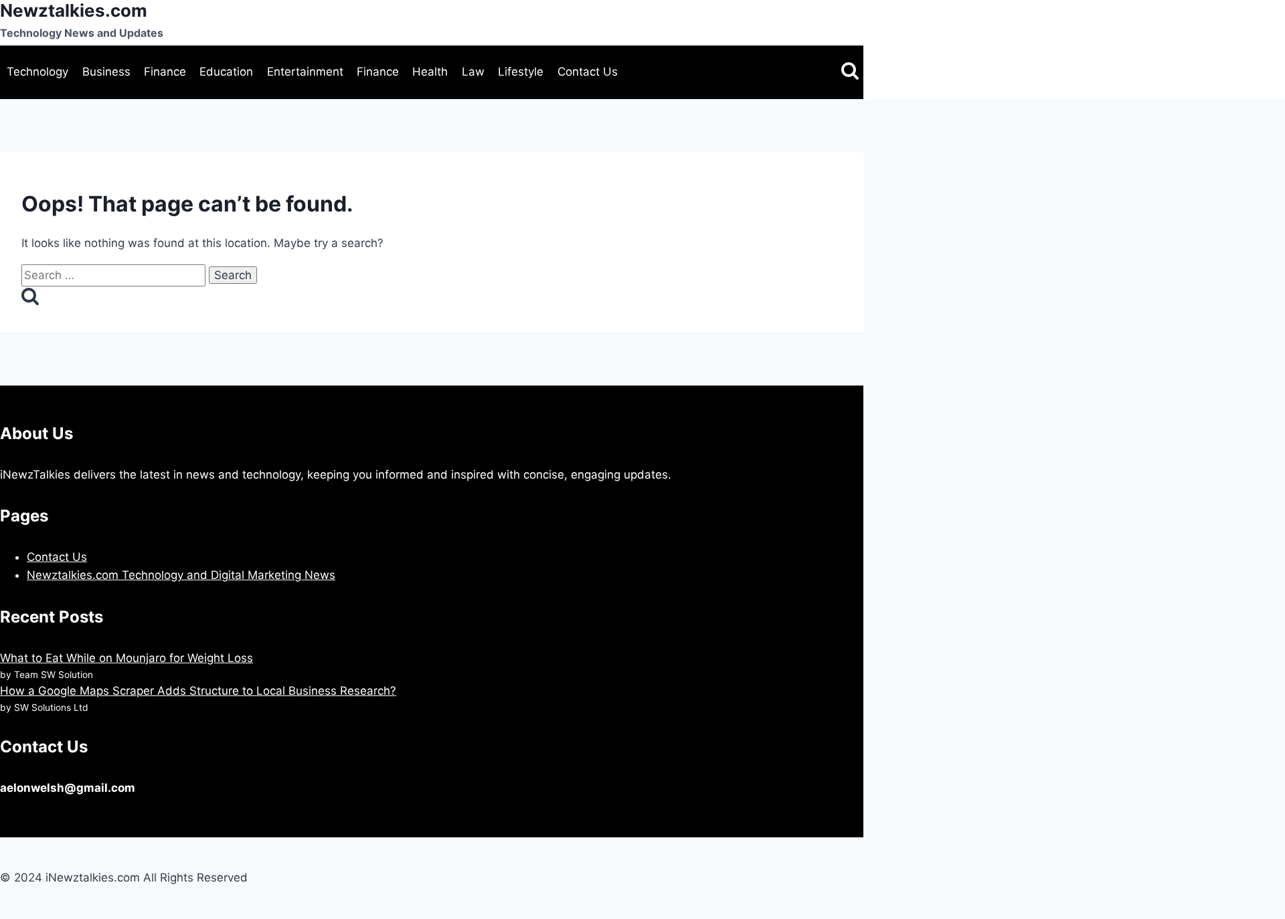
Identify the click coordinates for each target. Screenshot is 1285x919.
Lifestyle (520, 71)
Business (106, 71)
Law (473, 71)
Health (430, 71)
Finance (165, 71)
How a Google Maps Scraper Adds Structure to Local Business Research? (198, 690)
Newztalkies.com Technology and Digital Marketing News (181, 575)
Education (226, 71)
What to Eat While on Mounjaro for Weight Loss (126, 658)
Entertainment (305, 71)
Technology (37, 71)
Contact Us (588, 71)
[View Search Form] (850, 71)
